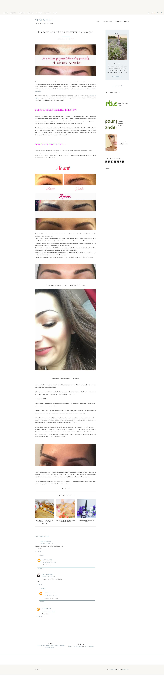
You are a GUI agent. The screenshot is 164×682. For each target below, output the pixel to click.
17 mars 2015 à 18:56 (51, 595)
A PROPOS (48, 13)
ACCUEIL (5, 13)
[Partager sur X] (62, 488)
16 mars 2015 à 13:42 (47, 543)
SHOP (55, 13)
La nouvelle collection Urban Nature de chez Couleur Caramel (44, 522)
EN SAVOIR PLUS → (117, 77)
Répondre (38, 551)
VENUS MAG (44, 20)
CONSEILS (21, 13)
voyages (126, 21)
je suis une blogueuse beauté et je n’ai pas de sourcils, (53, 89)
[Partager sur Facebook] (65, 488)
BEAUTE (13, 13)
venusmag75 (47, 560)
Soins (97, 21)
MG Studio (126, 669)
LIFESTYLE (30, 13)
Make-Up (71, 39)
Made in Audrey (47, 574)
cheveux (118, 21)
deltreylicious (46, 541)
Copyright (38, 669)
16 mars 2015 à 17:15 (48, 576)
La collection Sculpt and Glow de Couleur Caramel (65, 521)
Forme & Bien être (107, 21)
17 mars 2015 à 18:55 (49, 562)
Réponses (41, 555)
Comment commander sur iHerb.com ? (122, 123)
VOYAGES (39, 13)
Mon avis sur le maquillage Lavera (87, 521)
